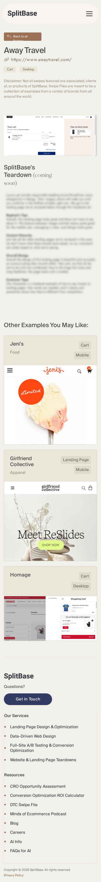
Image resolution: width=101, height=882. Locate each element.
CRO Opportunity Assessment (38, 786)
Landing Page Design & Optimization (44, 727)
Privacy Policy (14, 875)
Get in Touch (28, 699)
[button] (88, 14)
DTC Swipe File (24, 804)
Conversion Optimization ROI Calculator (47, 795)
